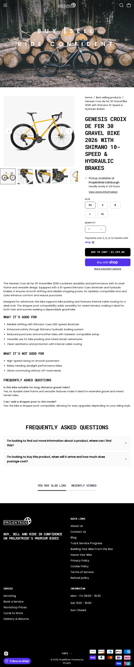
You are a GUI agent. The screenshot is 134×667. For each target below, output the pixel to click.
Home (88, 97)
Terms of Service (82, 572)
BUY (49, 31)
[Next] (69, 131)
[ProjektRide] (67, 5)
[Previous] (8, 131)
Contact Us (78, 532)
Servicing (9, 596)
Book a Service (13, 602)
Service (8, 588)
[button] (121, 5)
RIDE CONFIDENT (67, 44)
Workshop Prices (15, 607)
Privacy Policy (79, 561)
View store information (103, 192)
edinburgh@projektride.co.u (89, 640)
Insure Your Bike (81, 555)
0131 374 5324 (79, 617)
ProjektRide (64, 659)
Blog (73, 537)
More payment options (107, 269)
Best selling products (108, 97)
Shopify (67, 662)
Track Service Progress (86, 543)
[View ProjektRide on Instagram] (5, 653)
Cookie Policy (79, 566)
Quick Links (77, 518)
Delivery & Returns (16, 619)
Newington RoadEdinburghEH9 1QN (81, 628)
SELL (83, 31)
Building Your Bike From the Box (91, 549)
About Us (76, 526)
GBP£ (65, 653)
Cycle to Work (13, 613)
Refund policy (79, 578)
